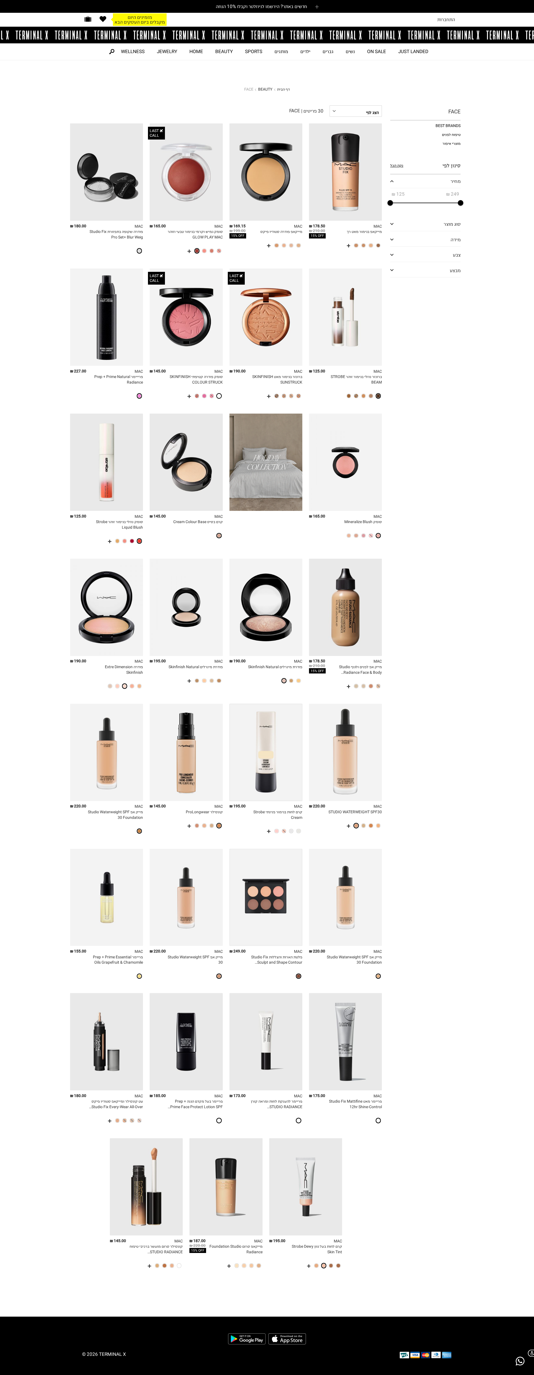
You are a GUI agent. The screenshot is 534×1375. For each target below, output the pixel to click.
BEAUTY (224, 51)
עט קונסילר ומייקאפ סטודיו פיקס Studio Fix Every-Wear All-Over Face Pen (117, 1104)
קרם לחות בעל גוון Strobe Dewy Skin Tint (317, 1249)
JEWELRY (167, 51)
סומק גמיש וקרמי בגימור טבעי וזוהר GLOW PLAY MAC (195, 234)
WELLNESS (133, 51)
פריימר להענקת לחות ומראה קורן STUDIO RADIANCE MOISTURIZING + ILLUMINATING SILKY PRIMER (276, 1104)
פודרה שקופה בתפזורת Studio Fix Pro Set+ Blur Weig (116, 234)
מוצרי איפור (451, 143)
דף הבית (283, 89)
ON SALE (376, 51)
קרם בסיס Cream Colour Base (198, 521)
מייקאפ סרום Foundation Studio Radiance (235, 1249)
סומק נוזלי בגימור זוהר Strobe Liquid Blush (119, 524)
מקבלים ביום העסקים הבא (140, 19)
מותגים (281, 51)
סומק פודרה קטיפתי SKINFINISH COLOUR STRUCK (196, 379)
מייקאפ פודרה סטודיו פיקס (281, 231)
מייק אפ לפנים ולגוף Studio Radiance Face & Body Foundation (360, 670)
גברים (328, 51)
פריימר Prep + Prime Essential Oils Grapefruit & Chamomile (118, 960)
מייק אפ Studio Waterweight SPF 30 (195, 960)
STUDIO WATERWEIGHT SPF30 (355, 812)
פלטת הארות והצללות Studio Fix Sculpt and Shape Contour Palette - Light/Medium (276, 960)
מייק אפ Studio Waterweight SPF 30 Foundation (115, 815)
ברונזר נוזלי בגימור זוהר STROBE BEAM (356, 379)
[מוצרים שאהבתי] (103, 19)
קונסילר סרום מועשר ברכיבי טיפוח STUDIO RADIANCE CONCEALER (156, 1249)
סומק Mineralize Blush (363, 521)
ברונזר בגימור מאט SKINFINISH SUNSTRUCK (277, 379)
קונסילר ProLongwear (204, 812)
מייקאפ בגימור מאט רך (364, 231)
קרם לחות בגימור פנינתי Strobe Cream (277, 815)
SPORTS (253, 51)
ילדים (305, 51)
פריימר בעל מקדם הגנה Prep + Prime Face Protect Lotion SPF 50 (196, 1104)
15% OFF (317, 236)
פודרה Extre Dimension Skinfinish (124, 670)
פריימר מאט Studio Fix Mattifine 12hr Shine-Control (355, 1104)
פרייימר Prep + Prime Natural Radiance (118, 379)
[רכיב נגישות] (530, 1353)
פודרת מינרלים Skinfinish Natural (275, 667)
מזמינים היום (140, 15)
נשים (350, 51)
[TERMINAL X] (267, 35)
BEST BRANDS (448, 125)
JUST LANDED (413, 51)
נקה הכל (396, 165)
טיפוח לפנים (451, 134)
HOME (196, 51)
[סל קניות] (88, 19)
